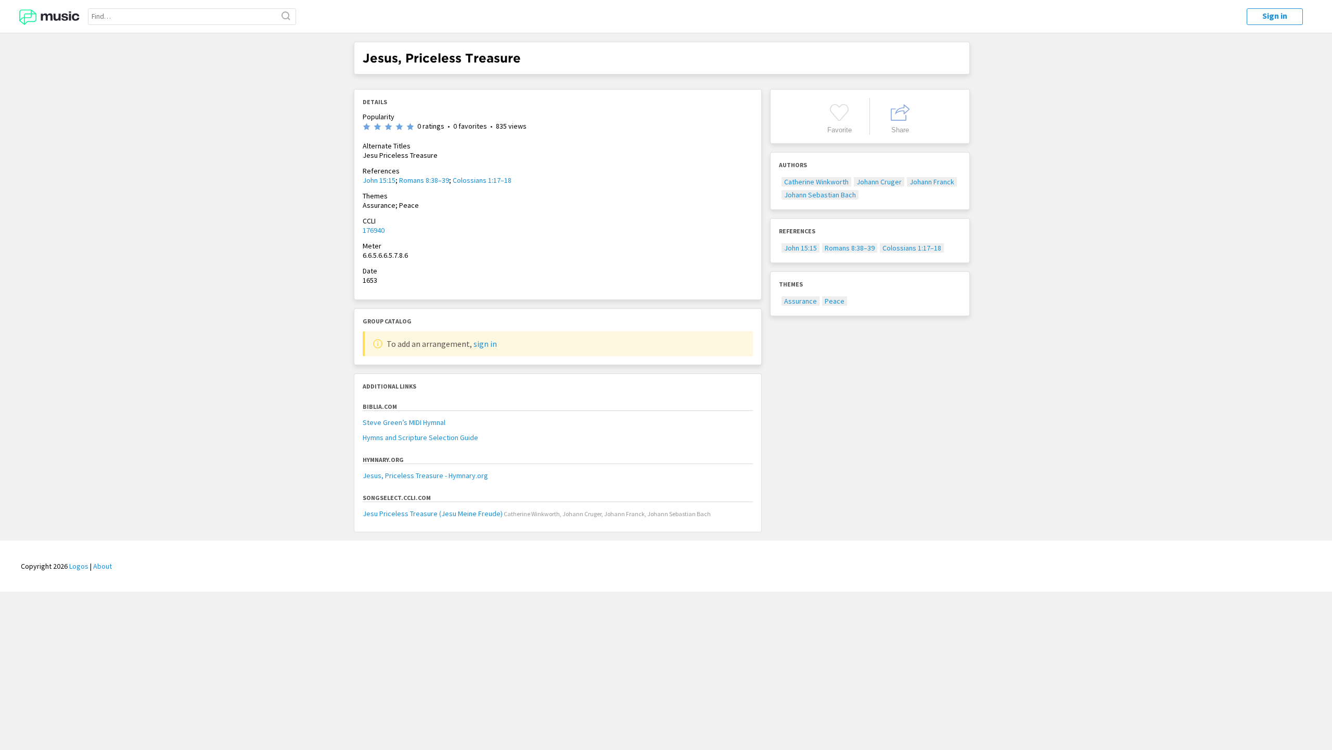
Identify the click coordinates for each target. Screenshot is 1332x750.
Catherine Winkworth (816, 181)
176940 (374, 230)
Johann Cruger (879, 181)
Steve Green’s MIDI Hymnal (404, 422)
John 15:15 (379, 180)
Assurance (800, 301)
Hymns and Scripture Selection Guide (420, 437)
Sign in (1274, 15)
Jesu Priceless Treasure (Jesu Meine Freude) (433, 513)
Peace (834, 301)
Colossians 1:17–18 (482, 180)
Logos (78, 566)
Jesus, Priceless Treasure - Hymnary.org (425, 475)
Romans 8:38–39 (424, 180)
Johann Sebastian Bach (820, 194)
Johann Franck (932, 181)
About (102, 566)
